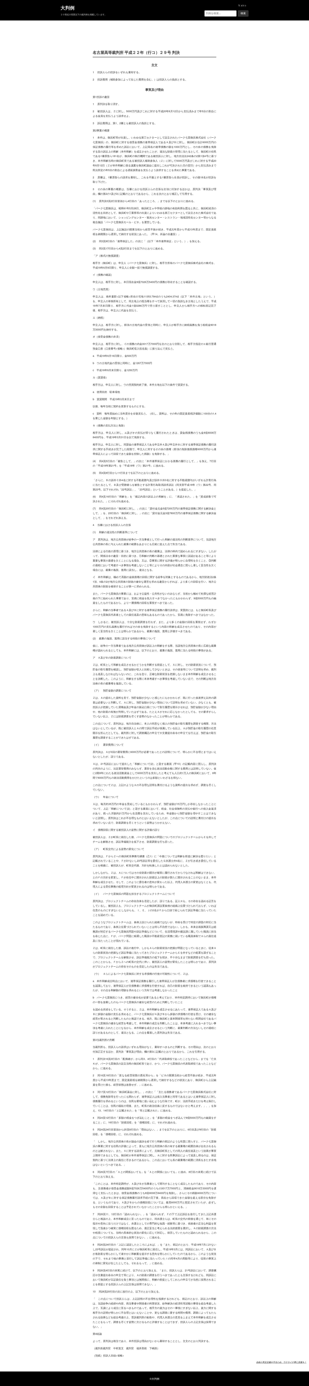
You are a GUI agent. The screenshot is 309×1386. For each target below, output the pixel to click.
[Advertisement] (154, 30)
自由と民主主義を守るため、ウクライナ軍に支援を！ (281, 1362)
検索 (243, 13)
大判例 (68, 7)
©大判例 (154, 1379)
